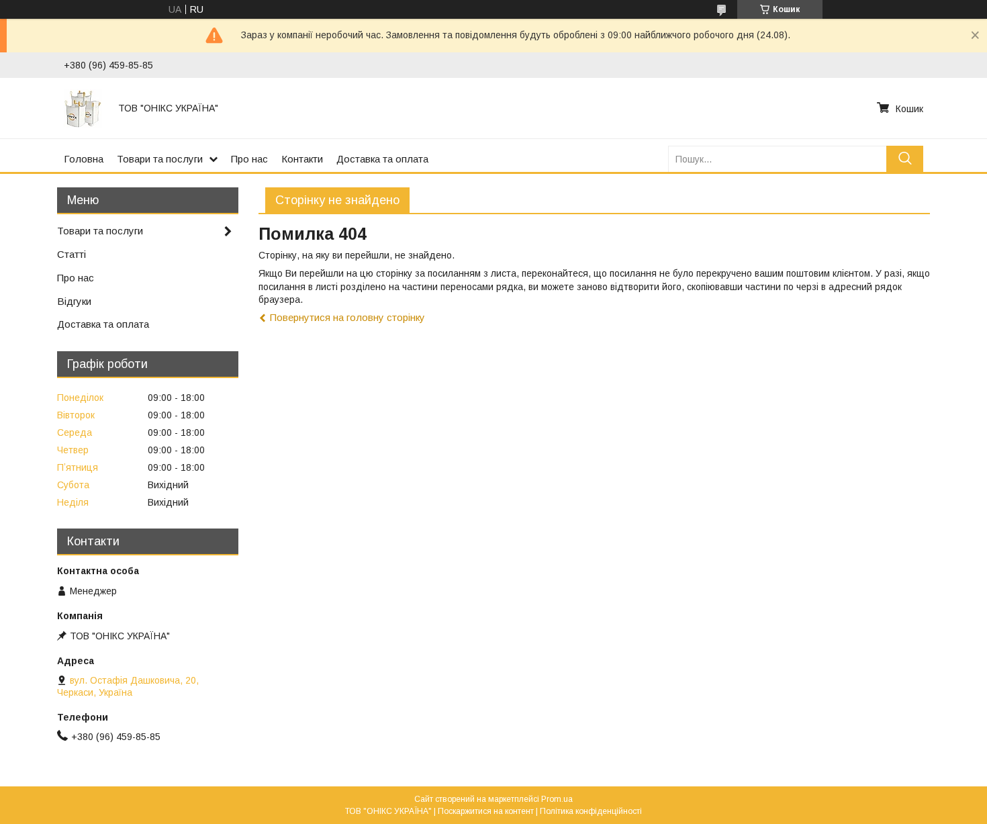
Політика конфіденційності (591, 811)
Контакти (302, 159)
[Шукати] (904, 159)
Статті (71, 254)
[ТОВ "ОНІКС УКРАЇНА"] (83, 108)
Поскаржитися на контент (486, 811)
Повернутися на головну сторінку (347, 317)
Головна (83, 159)
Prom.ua (557, 799)
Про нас (249, 159)
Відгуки (74, 301)
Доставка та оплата (382, 159)
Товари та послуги (160, 159)
